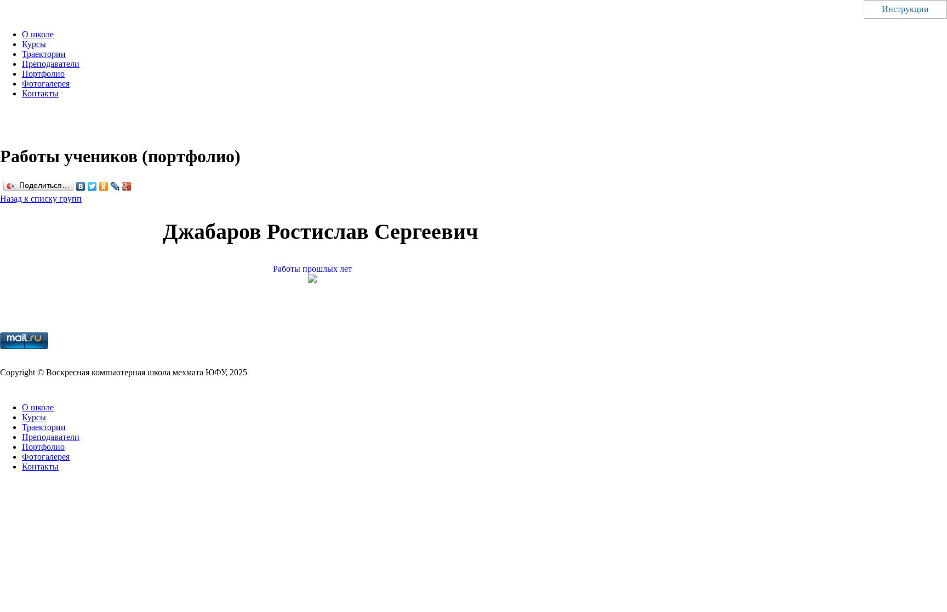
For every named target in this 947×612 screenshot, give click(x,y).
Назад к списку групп (41, 198)
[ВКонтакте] (81, 186)
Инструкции (905, 9)
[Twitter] (92, 186)
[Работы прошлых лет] (320, 279)
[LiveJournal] (115, 186)
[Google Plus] (127, 186)
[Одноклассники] (104, 186)
